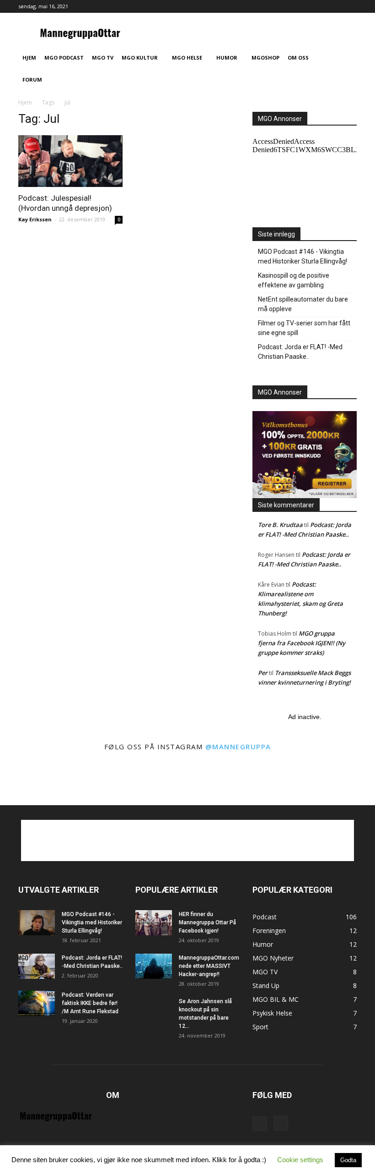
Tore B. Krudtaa (280, 525)
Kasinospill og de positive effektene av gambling (293, 280)
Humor (226, 57)
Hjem (29, 57)
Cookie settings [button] (300, 1160)
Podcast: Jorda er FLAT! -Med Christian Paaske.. (300, 351)
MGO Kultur (140, 57)
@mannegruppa (238, 746)
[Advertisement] (187, 840)
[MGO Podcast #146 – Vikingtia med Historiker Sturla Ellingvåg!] (36, 922)
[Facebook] (335, 6)
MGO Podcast (64, 57)
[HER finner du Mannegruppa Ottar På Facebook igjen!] (153, 922)
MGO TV (102, 57)
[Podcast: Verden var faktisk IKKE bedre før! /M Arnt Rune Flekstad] (36, 1003)
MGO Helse (187, 57)
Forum (32, 79)
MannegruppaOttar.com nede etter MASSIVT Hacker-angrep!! (209, 966)
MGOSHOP (265, 57)
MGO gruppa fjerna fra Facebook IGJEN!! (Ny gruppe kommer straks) (301, 643)
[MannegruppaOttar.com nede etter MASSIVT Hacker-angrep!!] (153, 966)
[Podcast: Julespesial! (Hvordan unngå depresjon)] (70, 161)
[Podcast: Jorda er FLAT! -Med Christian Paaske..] (36, 966)
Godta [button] (348, 1160)
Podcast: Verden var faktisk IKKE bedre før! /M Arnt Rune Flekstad (90, 1003)
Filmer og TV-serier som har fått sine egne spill (304, 327)
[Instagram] (350, 6)
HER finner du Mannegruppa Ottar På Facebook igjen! (207, 922)
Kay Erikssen (35, 219)
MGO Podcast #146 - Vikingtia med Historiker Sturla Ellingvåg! (302, 256)
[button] (346, 58)
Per (263, 673)
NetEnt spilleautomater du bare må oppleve (303, 304)
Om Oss (298, 57)
